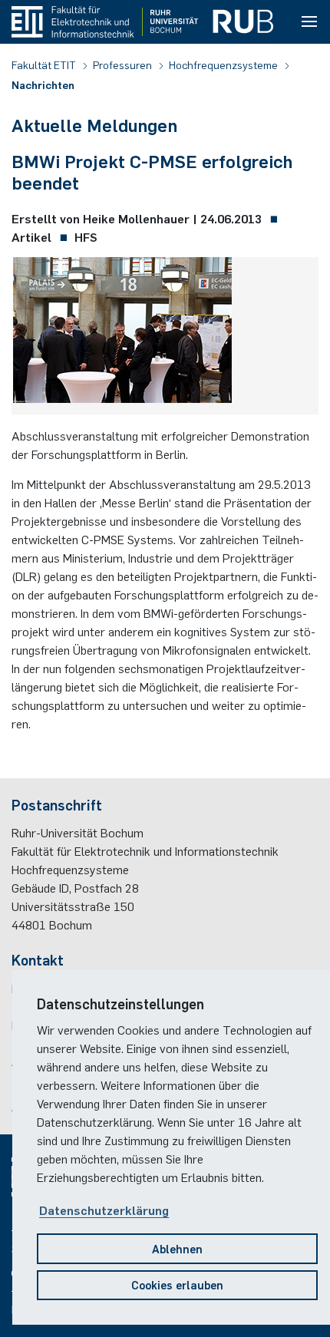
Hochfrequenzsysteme (224, 64)
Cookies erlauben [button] (177, 1284)
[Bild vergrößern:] (122, 333)
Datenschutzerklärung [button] (104, 1209)
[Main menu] (309, 22)
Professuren (123, 64)
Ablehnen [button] (177, 1248)
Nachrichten (43, 84)
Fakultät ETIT (45, 64)
